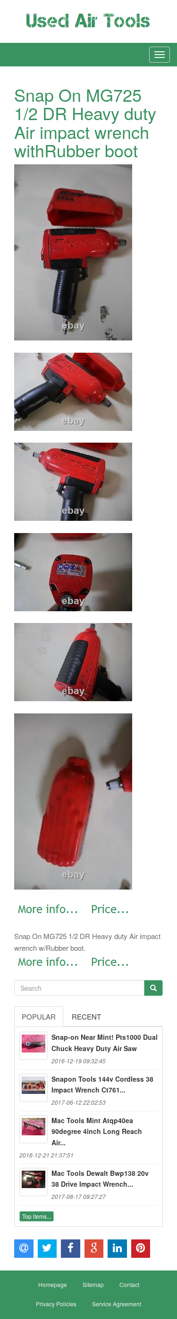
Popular (39, 1016)
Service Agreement (116, 1304)
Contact (129, 1284)
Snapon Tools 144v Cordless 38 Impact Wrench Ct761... (102, 1084)
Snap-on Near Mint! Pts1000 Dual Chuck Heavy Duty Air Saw (104, 1042)
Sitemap (93, 1284)
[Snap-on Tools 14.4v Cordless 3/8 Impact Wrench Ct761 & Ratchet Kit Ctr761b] (33, 1088)
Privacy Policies (56, 1304)
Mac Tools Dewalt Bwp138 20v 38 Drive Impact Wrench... (100, 1178)
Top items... (36, 1216)
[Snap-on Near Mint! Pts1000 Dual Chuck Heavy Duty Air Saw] (33, 1046)
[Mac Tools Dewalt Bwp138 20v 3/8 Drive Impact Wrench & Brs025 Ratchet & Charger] (33, 1182)
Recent (86, 1016)
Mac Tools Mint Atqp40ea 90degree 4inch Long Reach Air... (96, 1132)
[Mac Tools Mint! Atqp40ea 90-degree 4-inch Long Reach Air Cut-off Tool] (33, 1129)
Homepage (52, 1284)
